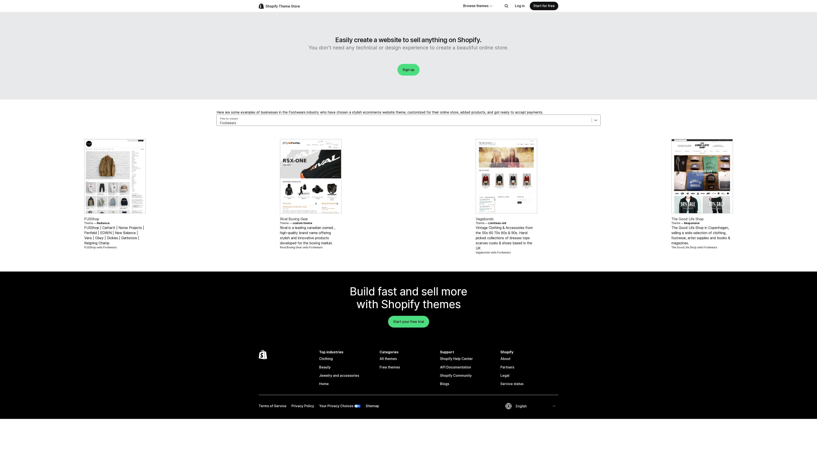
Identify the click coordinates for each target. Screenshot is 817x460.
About (505, 358)
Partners (507, 367)
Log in (520, 6)
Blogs (444, 384)
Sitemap (372, 406)
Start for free (544, 6)
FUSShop (91, 219)
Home (324, 384)
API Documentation (455, 367)
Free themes (390, 367)
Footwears (110, 247)
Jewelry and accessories (339, 375)
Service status (511, 384)
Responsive (692, 223)
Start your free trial (408, 321)
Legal (504, 375)
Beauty (325, 367)
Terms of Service (272, 406)
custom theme (302, 223)
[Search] (506, 6)
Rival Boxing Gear (294, 219)
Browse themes (475, 6)
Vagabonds (485, 219)
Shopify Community (456, 375)
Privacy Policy (302, 406)
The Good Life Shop (687, 219)
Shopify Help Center (456, 358)
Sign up (408, 70)
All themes (388, 358)
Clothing (326, 358)
